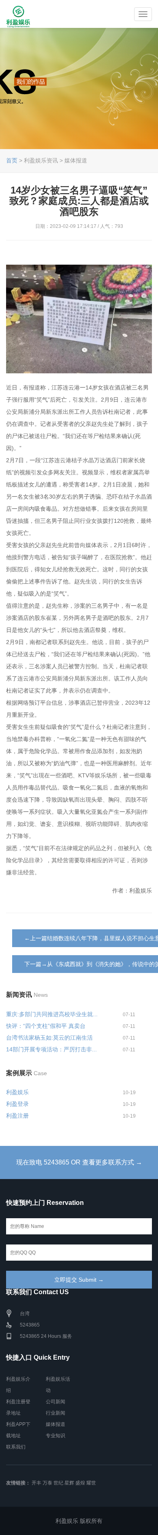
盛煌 (80, 1483)
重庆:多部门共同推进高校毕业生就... (52, 1014)
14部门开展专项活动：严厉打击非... (51, 1049)
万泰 (47, 1483)
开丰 (36, 1483)
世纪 (58, 1483)
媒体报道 (55, 1424)
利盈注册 (17, 1115)
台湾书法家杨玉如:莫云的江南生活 (49, 1037)
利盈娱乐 (17, 1092)
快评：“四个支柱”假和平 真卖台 (45, 1026)
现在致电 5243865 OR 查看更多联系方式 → (79, 1162)
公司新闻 (55, 1401)
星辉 (69, 1483)
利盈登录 (17, 1104)
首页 (11, 160)
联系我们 (16, 1447)
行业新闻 (55, 1413)
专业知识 (55, 1435)
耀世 (91, 1483)
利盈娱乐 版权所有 (79, 1521)
